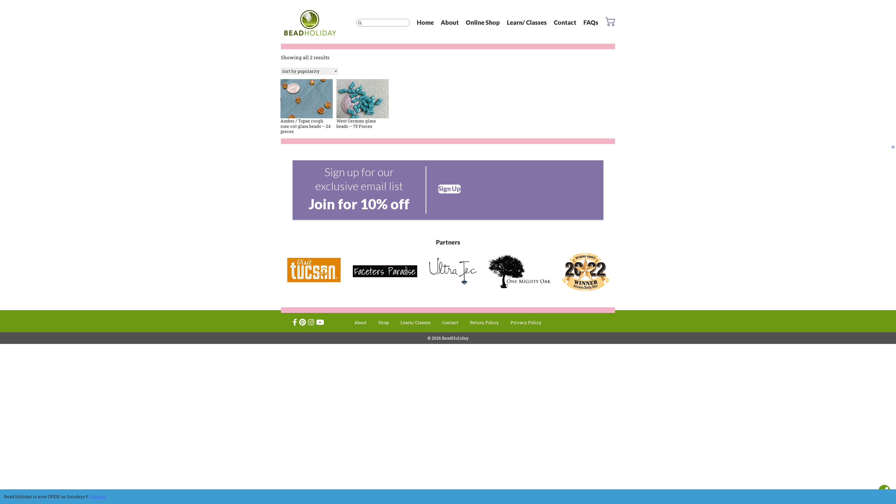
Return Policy (484, 322)
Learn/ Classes (527, 22)
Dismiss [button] (97, 496)
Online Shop (483, 22)
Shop (383, 322)
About (450, 22)
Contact (565, 22)
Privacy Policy (526, 322)
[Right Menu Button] (893, 147)
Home (425, 22)
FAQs (590, 22)
